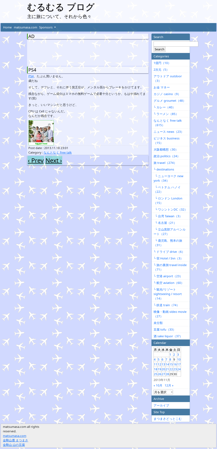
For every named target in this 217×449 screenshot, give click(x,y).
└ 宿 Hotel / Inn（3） (168, 258)
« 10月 (158, 385)
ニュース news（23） (169, 132)
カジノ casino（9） (167, 94)
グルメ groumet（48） (170, 100)
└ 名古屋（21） (165, 223)
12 (159, 364)
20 (163, 369)
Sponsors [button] (46, 27)
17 (179, 364)
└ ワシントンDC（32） (170, 209)
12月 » (169, 385)
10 (179, 359)
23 (175, 369)
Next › (53, 160)
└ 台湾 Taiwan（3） (168, 216)
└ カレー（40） (164, 107)
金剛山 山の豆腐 (14, 445)
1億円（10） (162, 63)
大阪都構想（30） (166, 149)
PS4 (32, 70)
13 (163, 364)
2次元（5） (161, 69)
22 (171, 369)
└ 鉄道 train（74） (166, 305)
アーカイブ (161, 405)
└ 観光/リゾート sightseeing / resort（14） (168, 293)
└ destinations (164, 169)
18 (155, 369)
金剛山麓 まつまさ (15, 440)
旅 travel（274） (165, 163)
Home (7, 27)
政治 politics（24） (167, 156)
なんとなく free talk (58, 152)
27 (163, 374)
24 (179, 369)
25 (155, 374)
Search (159, 49)
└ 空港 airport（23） (168, 276)
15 (171, 364)
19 (159, 369)
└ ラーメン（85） (166, 114)
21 (167, 369)
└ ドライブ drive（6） (169, 252)
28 (167, 374)
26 (159, 374)
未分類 (158, 323)
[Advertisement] (41, 52)
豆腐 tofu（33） (165, 329)
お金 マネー (162, 87)
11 (155, 364)
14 (167, 364)
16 (175, 364)
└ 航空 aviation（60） (169, 283)
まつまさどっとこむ (168, 419)
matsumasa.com (25, 27)
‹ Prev (36, 160)
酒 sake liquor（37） (168, 336)
